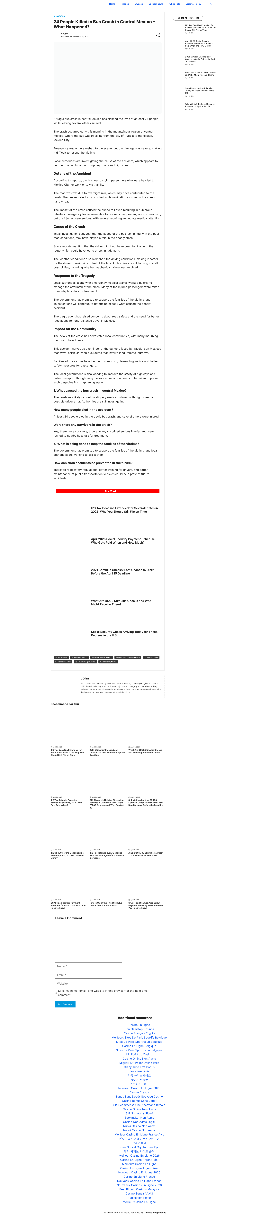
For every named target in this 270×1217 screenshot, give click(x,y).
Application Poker (139, 1197)
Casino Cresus (139, 1092)
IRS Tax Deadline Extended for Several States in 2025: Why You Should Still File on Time (124, 509)
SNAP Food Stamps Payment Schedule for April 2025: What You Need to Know (68, 905)
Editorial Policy (193, 4)
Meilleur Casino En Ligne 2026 (139, 1155)
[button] (211, 4)
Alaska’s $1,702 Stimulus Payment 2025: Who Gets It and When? (145, 854)
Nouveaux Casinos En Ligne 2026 (139, 1185)
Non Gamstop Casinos (139, 1029)
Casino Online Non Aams (139, 1058)
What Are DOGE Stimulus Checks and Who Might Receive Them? (121, 602)
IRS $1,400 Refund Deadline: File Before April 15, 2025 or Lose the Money (67, 855)
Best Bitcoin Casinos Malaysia (139, 1189)
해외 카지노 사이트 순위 (139, 1151)
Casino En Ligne (139, 1025)
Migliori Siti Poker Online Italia (139, 1063)
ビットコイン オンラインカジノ (139, 1138)
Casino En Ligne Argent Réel (139, 1159)
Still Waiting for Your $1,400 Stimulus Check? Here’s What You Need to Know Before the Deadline (145, 803)
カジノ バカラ (139, 1079)
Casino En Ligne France (139, 1176)
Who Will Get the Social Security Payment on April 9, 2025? (200, 105)
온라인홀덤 (139, 1143)
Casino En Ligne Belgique (139, 1046)
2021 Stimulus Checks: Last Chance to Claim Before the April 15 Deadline (123, 571)
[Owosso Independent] (57, 4)
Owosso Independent (77, 4)
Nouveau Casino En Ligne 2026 (139, 1088)
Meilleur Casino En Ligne (139, 1202)
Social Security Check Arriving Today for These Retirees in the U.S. (199, 90)
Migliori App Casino (139, 1054)
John (66, 34)
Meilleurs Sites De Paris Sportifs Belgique (139, 1037)
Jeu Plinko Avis (139, 1071)
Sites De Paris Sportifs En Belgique (139, 1041)
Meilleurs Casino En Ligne (139, 1164)
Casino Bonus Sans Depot (139, 1100)
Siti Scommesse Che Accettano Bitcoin (139, 1105)
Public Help (174, 4)
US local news (155, 4)
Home (112, 4)
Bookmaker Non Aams (139, 1117)
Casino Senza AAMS (139, 1193)
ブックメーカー (139, 1084)
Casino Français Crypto (139, 1033)
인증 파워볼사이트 (139, 1075)
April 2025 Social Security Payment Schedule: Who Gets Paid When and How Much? (123, 540)
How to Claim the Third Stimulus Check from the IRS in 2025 (106, 904)
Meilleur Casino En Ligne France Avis (139, 1134)
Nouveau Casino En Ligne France (139, 1181)
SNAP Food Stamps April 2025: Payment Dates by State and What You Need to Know (146, 905)
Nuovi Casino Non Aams (139, 1126)
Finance (125, 4)
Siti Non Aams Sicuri (139, 1113)
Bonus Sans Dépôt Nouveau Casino (139, 1096)
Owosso (139, 4)
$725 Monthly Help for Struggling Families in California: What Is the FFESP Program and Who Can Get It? (107, 804)
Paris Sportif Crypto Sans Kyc (139, 1147)
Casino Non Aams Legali (139, 1122)
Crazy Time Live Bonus (139, 1067)
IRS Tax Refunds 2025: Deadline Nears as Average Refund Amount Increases (107, 855)
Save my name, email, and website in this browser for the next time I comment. (103, 993)
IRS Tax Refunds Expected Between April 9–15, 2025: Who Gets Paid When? (66, 803)
